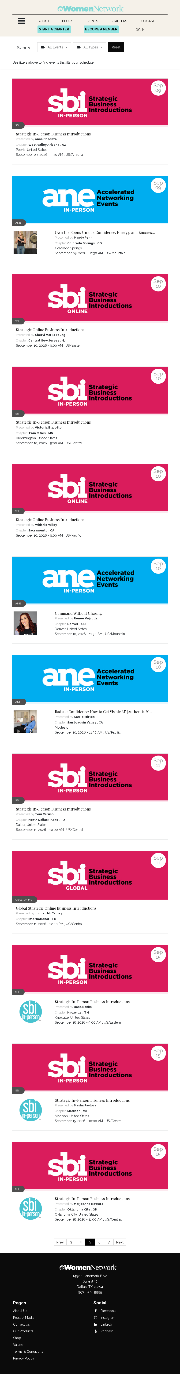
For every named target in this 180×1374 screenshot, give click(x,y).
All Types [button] (90, 47)
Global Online (23, 899)
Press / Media (23, 1317)
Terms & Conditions (28, 1351)
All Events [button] (55, 47)
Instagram (107, 1317)
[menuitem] (44, 21)
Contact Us (21, 1324)
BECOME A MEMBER (101, 29)
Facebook (108, 1311)
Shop (17, 1338)
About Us (20, 1311)
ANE (18, 222)
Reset (116, 47)
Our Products (23, 1331)
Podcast (106, 1331)
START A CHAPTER (54, 29)
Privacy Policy (23, 1358)
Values (18, 1345)
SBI (17, 125)
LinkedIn (106, 1324)
